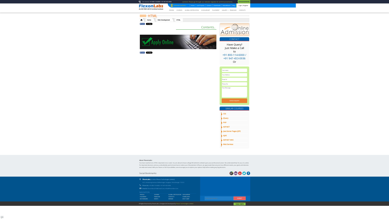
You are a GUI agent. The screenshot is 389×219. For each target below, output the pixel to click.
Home (149, 20)
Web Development (164, 20)
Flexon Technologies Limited (184, 204)
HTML (178, 20)
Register (245, 5)
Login (240, 5)
